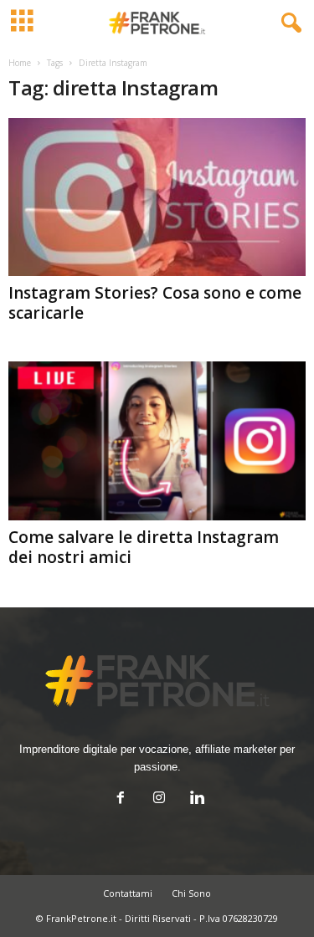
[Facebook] (120, 799)
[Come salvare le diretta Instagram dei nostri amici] (157, 440)
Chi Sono (191, 893)
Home (19, 63)
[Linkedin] (196, 799)
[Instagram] (159, 799)
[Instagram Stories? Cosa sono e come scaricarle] (157, 197)
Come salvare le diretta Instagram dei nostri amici (143, 547)
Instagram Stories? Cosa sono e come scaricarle (154, 303)
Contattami (127, 893)
